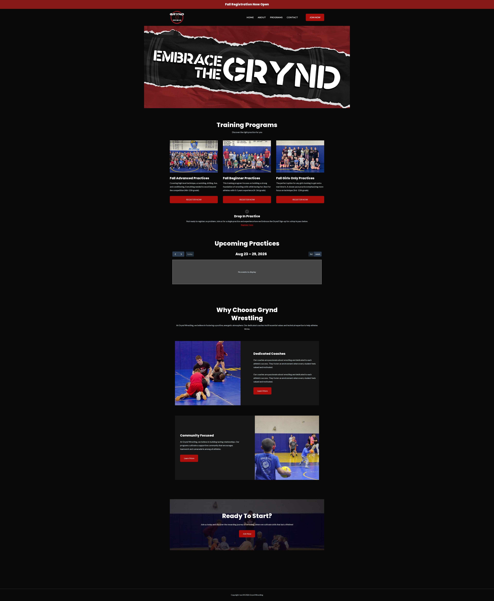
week (317, 254)
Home (250, 17)
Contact (292, 17)
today (189, 254)
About (262, 17)
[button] (313, 17)
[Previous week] (175, 254)
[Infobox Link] (247, 5)
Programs (276, 17)
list (311, 254)
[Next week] (181, 254)
